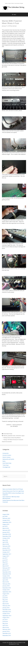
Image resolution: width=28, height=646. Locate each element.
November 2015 (7, 588)
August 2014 (6, 617)
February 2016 (6, 584)
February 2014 (6, 629)
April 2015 (5, 601)
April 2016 (5, 580)
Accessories (6, 453)
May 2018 (5, 540)
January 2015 (6, 607)
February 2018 (6, 546)
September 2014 (7, 615)
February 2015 (6, 605)
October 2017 (6, 552)
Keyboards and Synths (8, 459)
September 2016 (7, 578)
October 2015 (6, 590)
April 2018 (5, 542)
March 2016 (6, 582)
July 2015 (5, 595)
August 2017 (6, 556)
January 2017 (6, 570)
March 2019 (6, 528)
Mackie (5, 435)
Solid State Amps (7, 433)
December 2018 (7, 534)
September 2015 (7, 592)
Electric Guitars (6, 457)
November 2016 (7, 574)
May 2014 (5, 623)
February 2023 (6, 518)
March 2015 (6, 603)
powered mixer (11, 435)
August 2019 (6, 524)
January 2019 (6, 532)
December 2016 (7, 572)
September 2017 (7, 554)
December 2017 (7, 550)
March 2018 (6, 544)
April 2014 (5, 625)
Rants (4, 461)
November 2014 (7, 611)
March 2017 (6, 566)
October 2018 (6, 538)
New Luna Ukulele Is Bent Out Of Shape (13, 489)
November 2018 (7, 536)
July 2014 (5, 619)
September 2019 (7, 522)
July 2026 (5, 516)
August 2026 (6, 514)
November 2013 (7, 635)
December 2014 (7, 609)
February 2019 (6, 530)
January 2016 (6, 586)
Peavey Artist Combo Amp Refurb (12, 437)
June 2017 (5, 560)
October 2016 (6, 576)
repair (23, 435)
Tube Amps (6, 465)
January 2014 (6, 631)
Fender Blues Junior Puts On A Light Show (13, 491)
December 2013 (7, 633)
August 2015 (6, 593)
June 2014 (5, 621)
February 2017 (6, 568)
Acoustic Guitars (7, 455)
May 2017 (5, 562)
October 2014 (6, 613)
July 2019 (5, 526)
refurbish (18, 435)
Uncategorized (6, 467)
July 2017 (5, 558)
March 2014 (6, 627)
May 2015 (5, 599)
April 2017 (5, 564)
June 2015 (5, 597)
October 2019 (6, 520)
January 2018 (6, 548)
